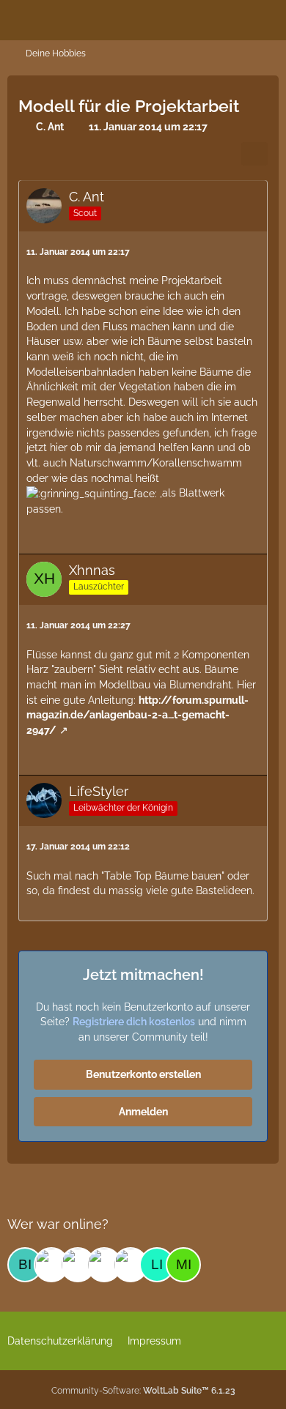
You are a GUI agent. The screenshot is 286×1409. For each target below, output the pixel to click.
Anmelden (143, 1112)
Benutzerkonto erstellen (143, 1074)
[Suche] (193, 18)
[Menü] (267, 18)
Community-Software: (143, 1391)
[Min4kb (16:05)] (183, 1264)
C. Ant (50, 127)
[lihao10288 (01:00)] (157, 1264)
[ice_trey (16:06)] (104, 1264)
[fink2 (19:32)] (51, 1264)
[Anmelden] (230, 18)
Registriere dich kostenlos (134, 1021)
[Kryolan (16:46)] (130, 1264)
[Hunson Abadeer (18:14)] (77, 1264)
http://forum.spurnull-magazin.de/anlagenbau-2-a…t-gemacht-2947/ (137, 715)
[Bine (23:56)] (25, 1264)
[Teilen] (254, 154)
